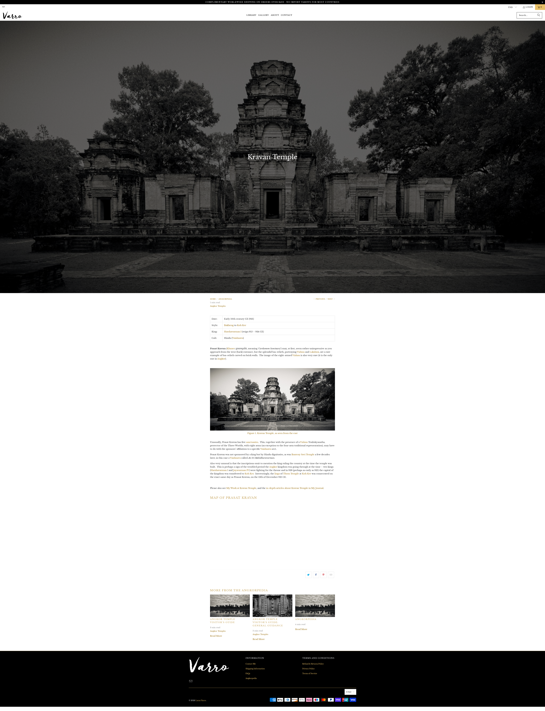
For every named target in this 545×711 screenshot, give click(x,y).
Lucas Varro (201, 700)
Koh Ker (241, 325)
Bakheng (229, 325)
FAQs (248, 673)
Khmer (231, 348)
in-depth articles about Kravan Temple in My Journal (294, 488)
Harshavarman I (232, 331)
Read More (216, 636)
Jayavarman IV (241, 470)
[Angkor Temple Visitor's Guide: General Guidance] (272, 606)
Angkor (221, 358)
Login (529, 7)
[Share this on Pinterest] (323, 575)
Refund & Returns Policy (313, 664)
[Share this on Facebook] (316, 575)
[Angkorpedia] (315, 606)
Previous (320, 299)
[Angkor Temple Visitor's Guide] (230, 606)
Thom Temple (291, 473)
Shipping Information (255, 669)
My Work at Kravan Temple (241, 488)
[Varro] (12, 15)
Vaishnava (237, 338)
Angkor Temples (218, 306)
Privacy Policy (308, 669)
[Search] (538, 15)
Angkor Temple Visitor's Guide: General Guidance (268, 622)
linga (277, 473)
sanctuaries (252, 442)
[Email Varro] (3, 7)
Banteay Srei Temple (303, 454)
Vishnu (301, 352)
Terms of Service (309, 673)
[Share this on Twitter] (308, 575)
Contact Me (251, 664)
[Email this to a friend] (331, 575)
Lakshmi (314, 352)
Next (330, 299)
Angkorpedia (305, 619)
